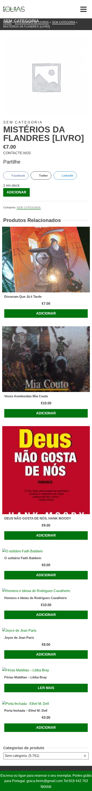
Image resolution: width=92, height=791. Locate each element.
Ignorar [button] (46, 786)
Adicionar (16, 192)
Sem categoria (29, 207)
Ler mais (46, 688)
